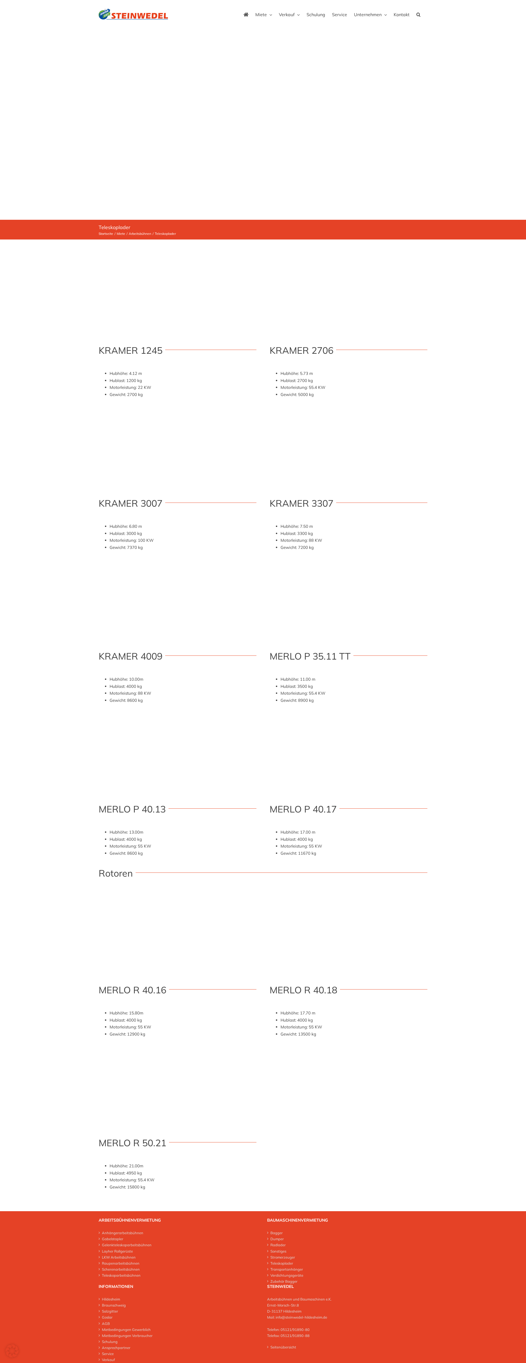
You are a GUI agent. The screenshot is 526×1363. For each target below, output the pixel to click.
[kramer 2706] (348, 256)
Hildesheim (111, 1299)
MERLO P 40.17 (303, 809)
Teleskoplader (281, 1263)
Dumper (277, 1239)
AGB (106, 1323)
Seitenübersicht (283, 1347)
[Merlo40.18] (348, 896)
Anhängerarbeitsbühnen (122, 1233)
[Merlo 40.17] (348, 715)
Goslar (107, 1317)
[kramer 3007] (177, 409)
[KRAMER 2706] (348, 409)
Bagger (276, 1233)
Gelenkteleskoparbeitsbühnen (126, 1245)
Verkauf (108, 1360)
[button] (418, 14)
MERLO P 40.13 (132, 809)
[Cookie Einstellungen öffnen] (12, 1356)
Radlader (278, 1245)
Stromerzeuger (282, 1257)
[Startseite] (246, 14)
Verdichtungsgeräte (286, 1275)
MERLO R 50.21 (132, 1143)
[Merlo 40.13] (177, 715)
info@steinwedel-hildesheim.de (301, 1317)
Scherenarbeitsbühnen (121, 1269)
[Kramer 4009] (177, 562)
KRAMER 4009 (130, 656)
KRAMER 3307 (301, 503)
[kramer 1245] (177, 256)
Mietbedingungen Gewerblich (126, 1329)
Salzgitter (110, 1311)
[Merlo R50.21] (177, 1049)
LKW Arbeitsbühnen (119, 1257)
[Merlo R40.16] (177, 896)
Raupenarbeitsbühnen (120, 1263)
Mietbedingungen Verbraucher (127, 1335)
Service (108, 1353)
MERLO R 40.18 (303, 990)
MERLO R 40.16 (132, 990)
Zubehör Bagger (284, 1281)
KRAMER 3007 (130, 503)
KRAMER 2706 (301, 350)
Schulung (110, 1341)
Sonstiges (278, 1251)
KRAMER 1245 (130, 350)
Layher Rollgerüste (117, 1251)
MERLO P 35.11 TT (310, 656)
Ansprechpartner (116, 1347)
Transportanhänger (286, 1269)
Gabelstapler (112, 1239)
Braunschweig (114, 1305)
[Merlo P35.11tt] (348, 562)
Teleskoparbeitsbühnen (121, 1275)
